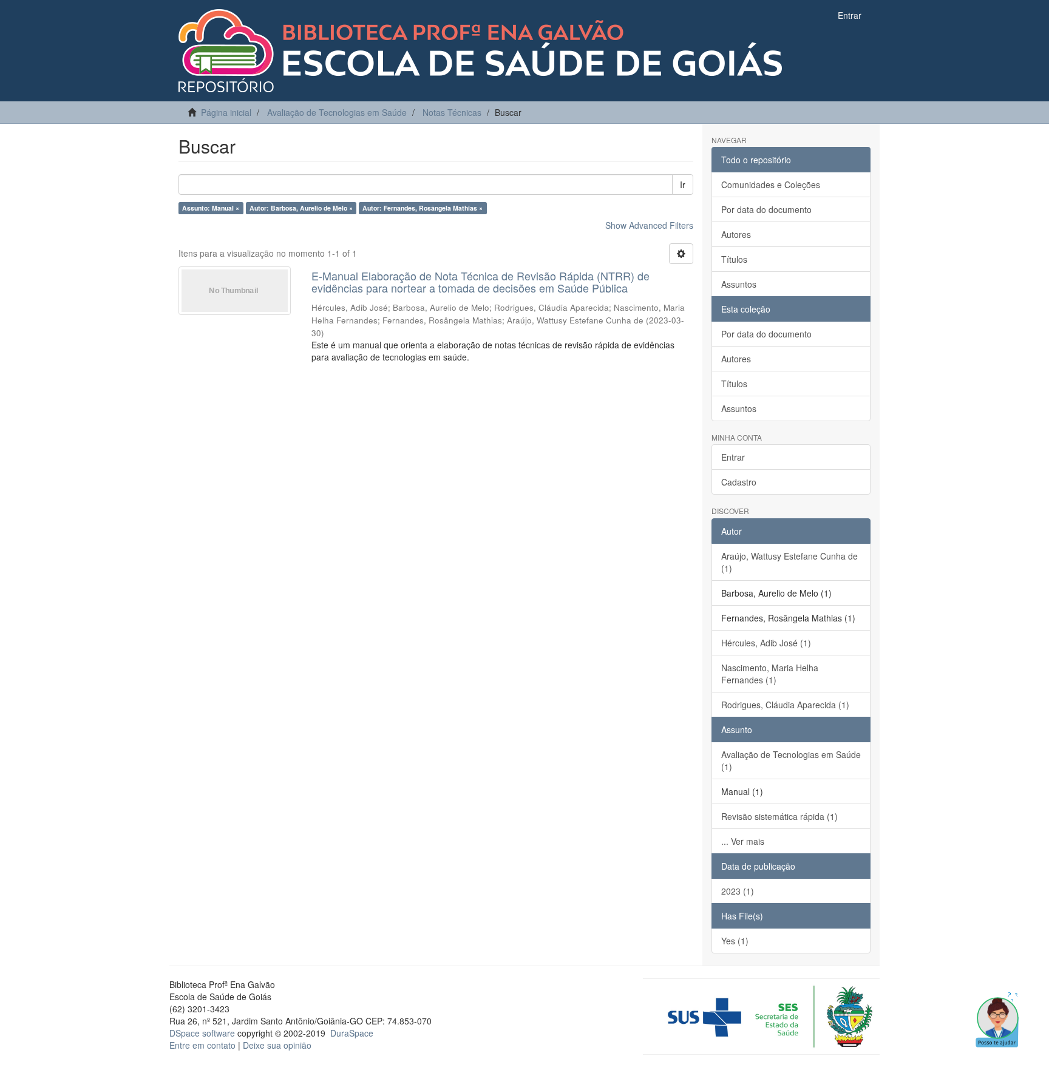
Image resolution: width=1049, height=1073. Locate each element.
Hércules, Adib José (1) (766, 643)
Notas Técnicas (452, 112)
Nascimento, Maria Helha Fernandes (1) (769, 674)
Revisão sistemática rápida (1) (779, 816)
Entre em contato (202, 1045)
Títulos (734, 259)
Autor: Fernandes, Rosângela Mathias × (422, 207)
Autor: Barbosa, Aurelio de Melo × (301, 207)
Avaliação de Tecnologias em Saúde (337, 112)
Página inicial (226, 112)
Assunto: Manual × (210, 207)
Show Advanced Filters (649, 225)
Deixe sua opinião (277, 1045)
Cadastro (738, 482)
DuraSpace (351, 1033)
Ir (682, 184)
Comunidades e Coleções (770, 184)
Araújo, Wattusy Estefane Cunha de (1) (789, 562)
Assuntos (738, 284)
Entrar (733, 457)
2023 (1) (737, 891)
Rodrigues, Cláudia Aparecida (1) (785, 705)
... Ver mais (742, 841)
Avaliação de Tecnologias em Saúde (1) (791, 760)
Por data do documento (766, 209)
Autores (736, 234)
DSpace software (202, 1033)
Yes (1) (735, 941)
